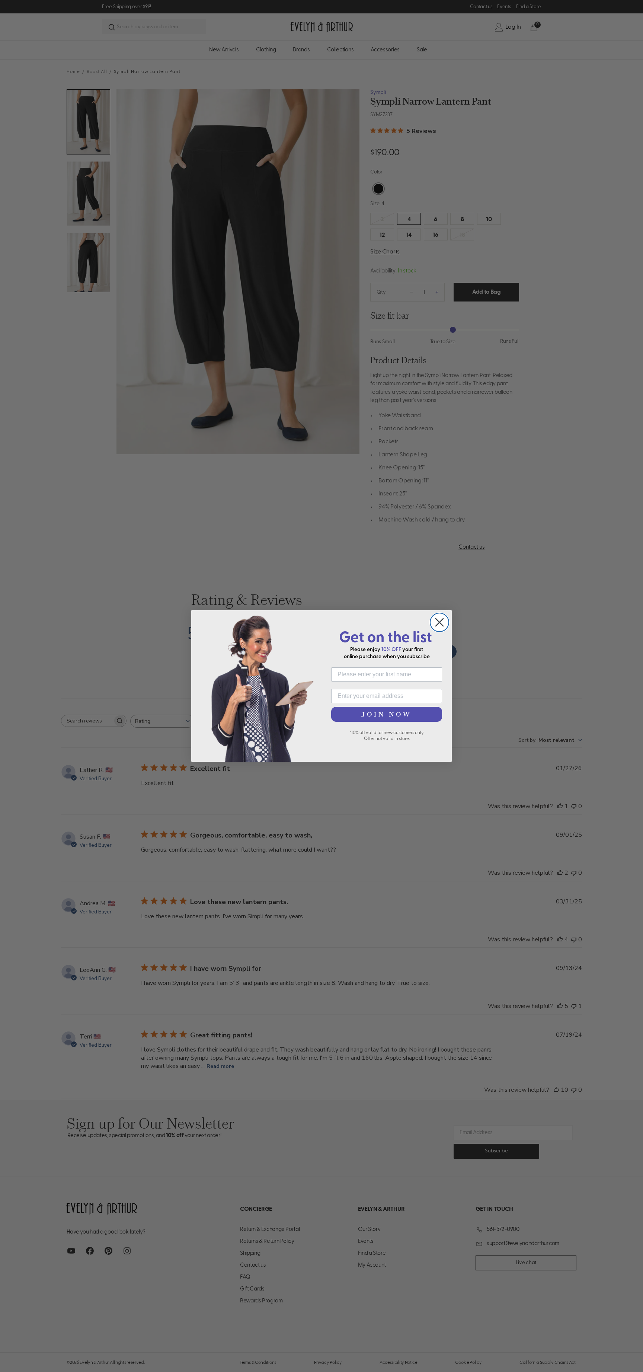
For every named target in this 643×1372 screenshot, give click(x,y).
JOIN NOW (386, 714)
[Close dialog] (439, 622)
